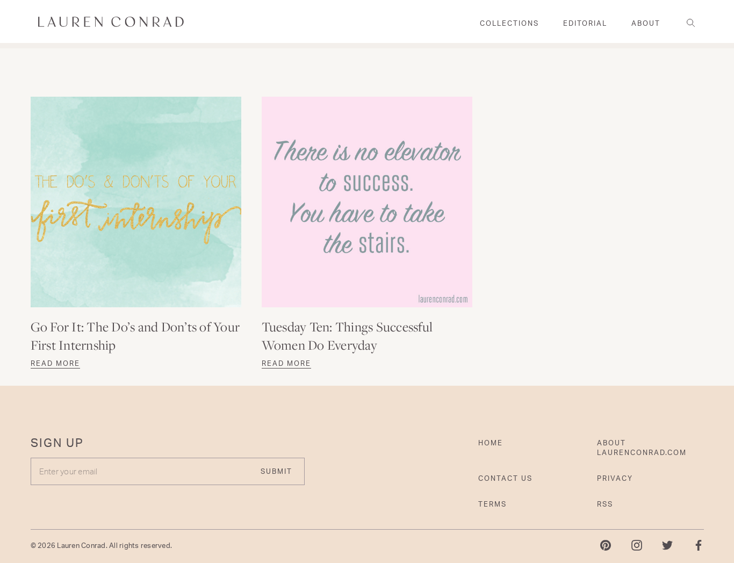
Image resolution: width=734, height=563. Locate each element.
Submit (276, 471)
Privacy (615, 478)
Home (490, 442)
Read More (55, 363)
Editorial (585, 23)
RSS (605, 504)
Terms (492, 504)
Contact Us (505, 478)
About (645, 23)
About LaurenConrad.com (642, 447)
